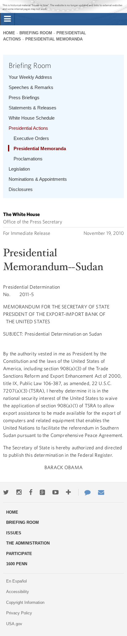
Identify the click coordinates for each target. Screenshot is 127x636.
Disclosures (21, 189)
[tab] (7, 19)
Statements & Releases (32, 107)
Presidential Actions (28, 128)
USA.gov (14, 623)
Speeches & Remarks (31, 87)
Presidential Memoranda (54, 39)
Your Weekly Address (30, 77)
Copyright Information (25, 602)
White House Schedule (32, 118)
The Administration (28, 543)
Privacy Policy (19, 613)
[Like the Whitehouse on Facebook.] (30, 492)
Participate (19, 553)
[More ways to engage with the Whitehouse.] (68, 492)
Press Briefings (24, 97)
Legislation (19, 169)
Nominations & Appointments (38, 179)
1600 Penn (16, 564)
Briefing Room (35, 33)
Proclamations (28, 158)
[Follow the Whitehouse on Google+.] (42, 492)
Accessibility (17, 591)
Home (9, 33)
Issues (13, 533)
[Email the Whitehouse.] (101, 492)
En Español (16, 581)
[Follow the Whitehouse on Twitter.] (6, 492)
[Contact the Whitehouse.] (84, 492)
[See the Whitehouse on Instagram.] (19, 492)
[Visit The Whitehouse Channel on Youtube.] (55, 492)
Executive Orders (31, 138)
